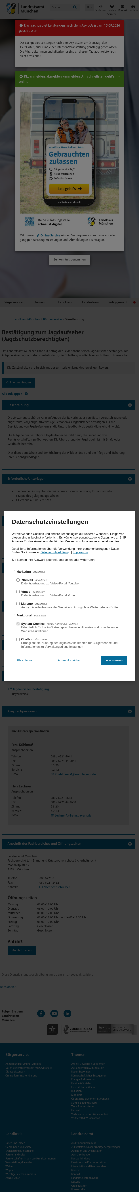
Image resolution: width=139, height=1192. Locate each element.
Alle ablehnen (25, 660)
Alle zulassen (114, 660)
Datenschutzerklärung (55, 552)
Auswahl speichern (70, 660)
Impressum (80, 552)
